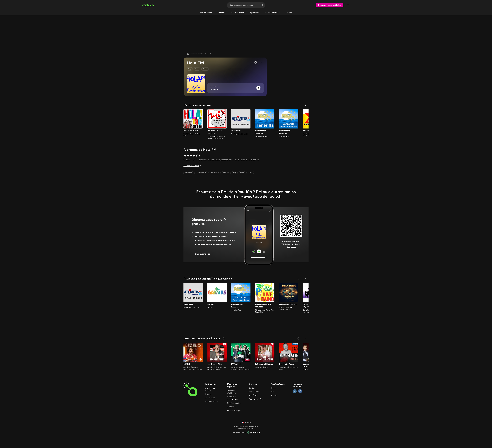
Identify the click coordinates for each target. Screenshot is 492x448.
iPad (272, 392)
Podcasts (221, 13)
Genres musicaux (272, 13)
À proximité (254, 13)
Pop (189, 69)
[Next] (305, 104)
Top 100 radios (206, 13)
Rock (197, 69)
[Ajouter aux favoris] (255, 62)
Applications (254, 392)
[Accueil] (188, 54)
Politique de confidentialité (232, 398)
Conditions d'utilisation (231, 392)
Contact (252, 388)
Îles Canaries (214, 173)
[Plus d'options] (262, 62)
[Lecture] (258, 88)
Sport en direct (238, 13)
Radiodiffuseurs (211, 402)
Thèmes (289, 13)
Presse (208, 394)
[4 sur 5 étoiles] (194, 155)
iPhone (273, 388)
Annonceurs (210, 398)
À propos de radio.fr (210, 389)
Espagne (226, 173)
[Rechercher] (261, 5)
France (248, 422)
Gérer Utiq (231, 407)
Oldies (205, 69)
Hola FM (214, 90)
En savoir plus (202, 254)
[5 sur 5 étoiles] (197, 155)
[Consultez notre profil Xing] (300, 391)
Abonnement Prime (256, 399)
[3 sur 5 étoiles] (191, 155)
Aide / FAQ (253, 395)
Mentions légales (233, 403)
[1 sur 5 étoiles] (184, 155)
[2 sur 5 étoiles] (187, 155)
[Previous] (298, 104)
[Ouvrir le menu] (348, 5)
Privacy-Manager (233, 410)
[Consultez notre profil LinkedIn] (295, 391)
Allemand (188, 173)
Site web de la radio (191, 166)
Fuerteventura (201, 173)
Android (274, 395)
